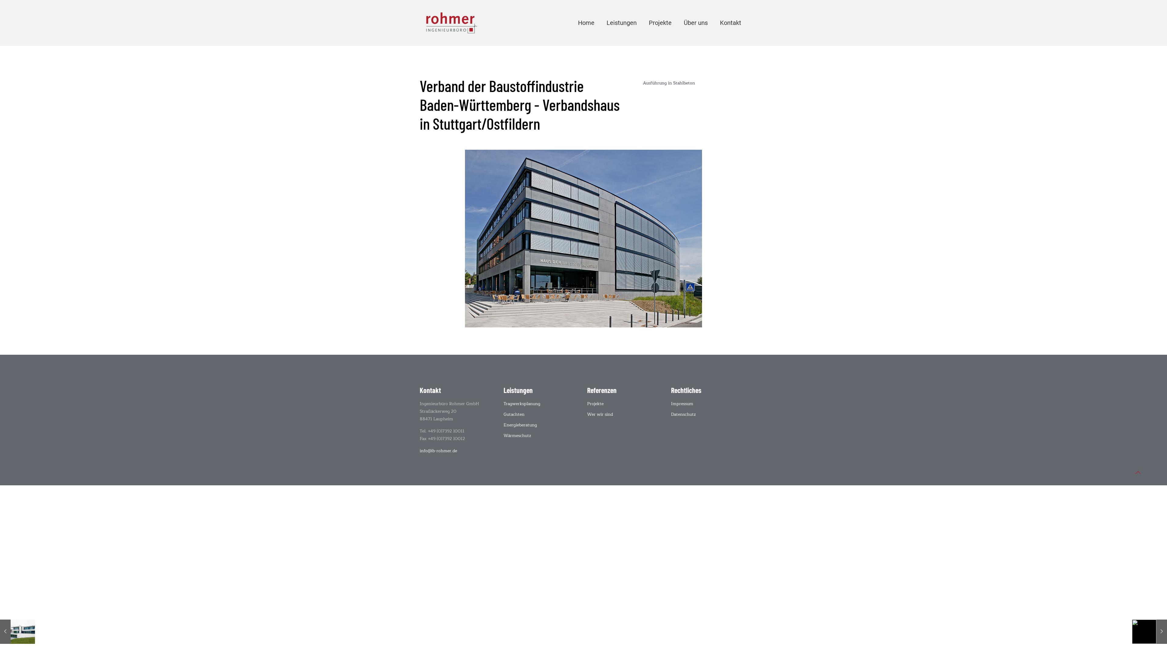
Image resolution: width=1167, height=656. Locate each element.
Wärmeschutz (517, 435)
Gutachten (514, 414)
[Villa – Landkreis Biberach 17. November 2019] (17, 632)
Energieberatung (520, 425)
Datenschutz (683, 414)
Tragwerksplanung (522, 403)
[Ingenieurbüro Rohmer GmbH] (452, 23)
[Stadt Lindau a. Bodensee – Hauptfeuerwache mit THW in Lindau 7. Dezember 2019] (1149, 632)
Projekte (595, 403)
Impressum (682, 403)
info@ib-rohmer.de (438, 450)
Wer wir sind (600, 414)
